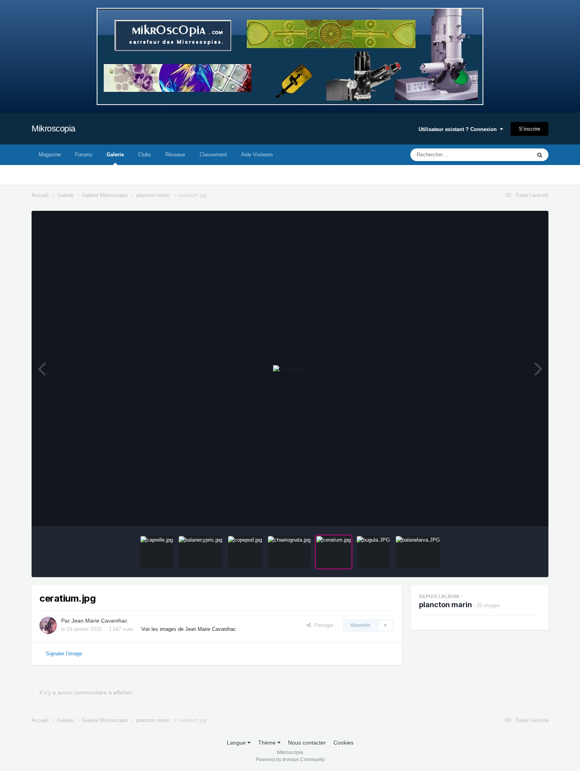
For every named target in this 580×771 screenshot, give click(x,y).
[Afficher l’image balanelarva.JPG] (418, 552)
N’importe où (506, 155)
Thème (267, 742)
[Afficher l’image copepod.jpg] (245, 552)
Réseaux (175, 155)
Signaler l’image (64, 654)
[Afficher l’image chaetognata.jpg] (289, 552)
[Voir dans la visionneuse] (290, 369)
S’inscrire (529, 129)
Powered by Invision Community (290, 759)
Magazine (50, 155)
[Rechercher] (539, 154)
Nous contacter (307, 742)
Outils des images (509, 512)
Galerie (115, 155)
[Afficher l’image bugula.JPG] (373, 552)
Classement (213, 155)
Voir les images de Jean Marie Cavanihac (188, 629)
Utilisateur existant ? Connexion (459, 129)
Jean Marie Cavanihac (99, 620)
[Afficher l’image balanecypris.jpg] (200, 552)
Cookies (343, 742)
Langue (237, 742)
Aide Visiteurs (257, 155)
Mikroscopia (53, 128)
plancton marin (445, 604)
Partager (322, 625)
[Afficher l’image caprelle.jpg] (156, 552)
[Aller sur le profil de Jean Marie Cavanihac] (48, 625)
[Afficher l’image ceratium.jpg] (333, 552)
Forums (83, 155)
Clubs (144, 155)
